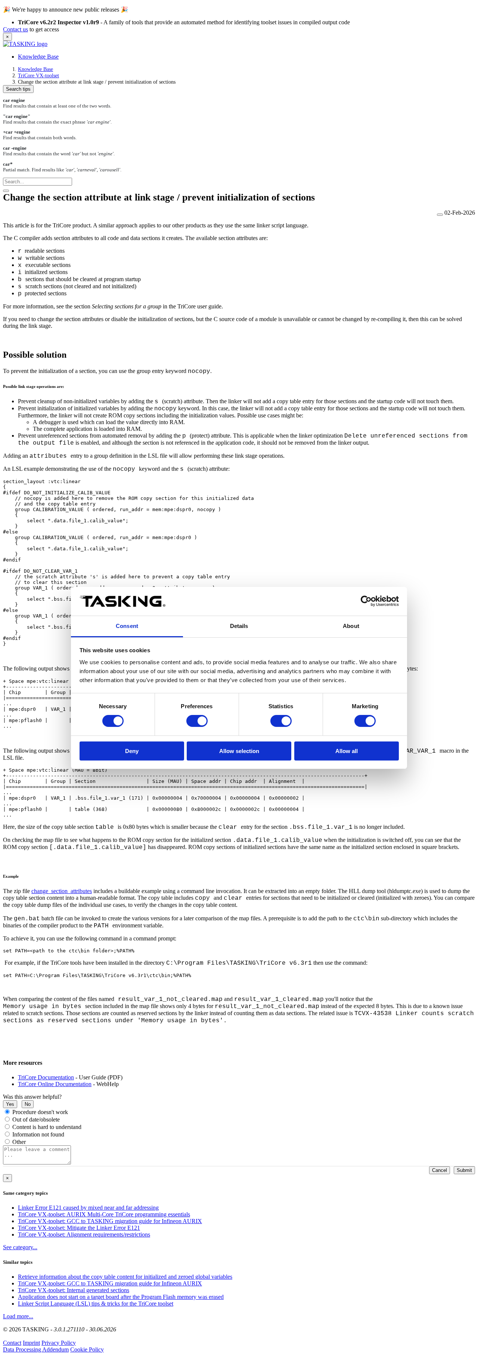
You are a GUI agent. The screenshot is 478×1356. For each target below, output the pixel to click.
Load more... (18, 1316)
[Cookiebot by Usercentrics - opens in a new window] (366, 601)
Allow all (346, 751)
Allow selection (239, 751)
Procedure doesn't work (40, 1112)
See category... (20, 1247)
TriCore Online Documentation (54, 1084)
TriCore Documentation (46, 1077)
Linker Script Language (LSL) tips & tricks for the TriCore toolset (95, 1303)
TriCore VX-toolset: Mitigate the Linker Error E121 (79, 1228)
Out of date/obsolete (36, 1119)
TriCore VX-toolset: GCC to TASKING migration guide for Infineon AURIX (110, 1221)
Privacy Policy (58, 1343)
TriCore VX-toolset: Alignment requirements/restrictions (84, 1234)
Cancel (439, 1170)
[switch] (197, 721)
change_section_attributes (61, 891)
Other (19, 1142)
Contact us (15, 29)
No (28, 1104)
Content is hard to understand (46, 1127)
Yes (10, 1104)
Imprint (31, 1343)
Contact (12, 1343)
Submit (464, 1170)
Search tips (18, 89)
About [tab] (351, 626)
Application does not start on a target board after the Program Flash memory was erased (121, 1297)
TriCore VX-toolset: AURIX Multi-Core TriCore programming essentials (104, 1214)
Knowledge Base (38, 56)
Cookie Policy (87, 1349)
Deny (132, 751)
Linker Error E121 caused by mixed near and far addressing (88, 1207)
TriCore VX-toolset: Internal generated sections (73, 1290)
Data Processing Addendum (36, 1349)
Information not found (38, 1134)
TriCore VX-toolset (38, 75)
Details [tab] (239, 626)
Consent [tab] (127, 626)
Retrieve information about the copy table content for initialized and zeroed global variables (125, 1276)
